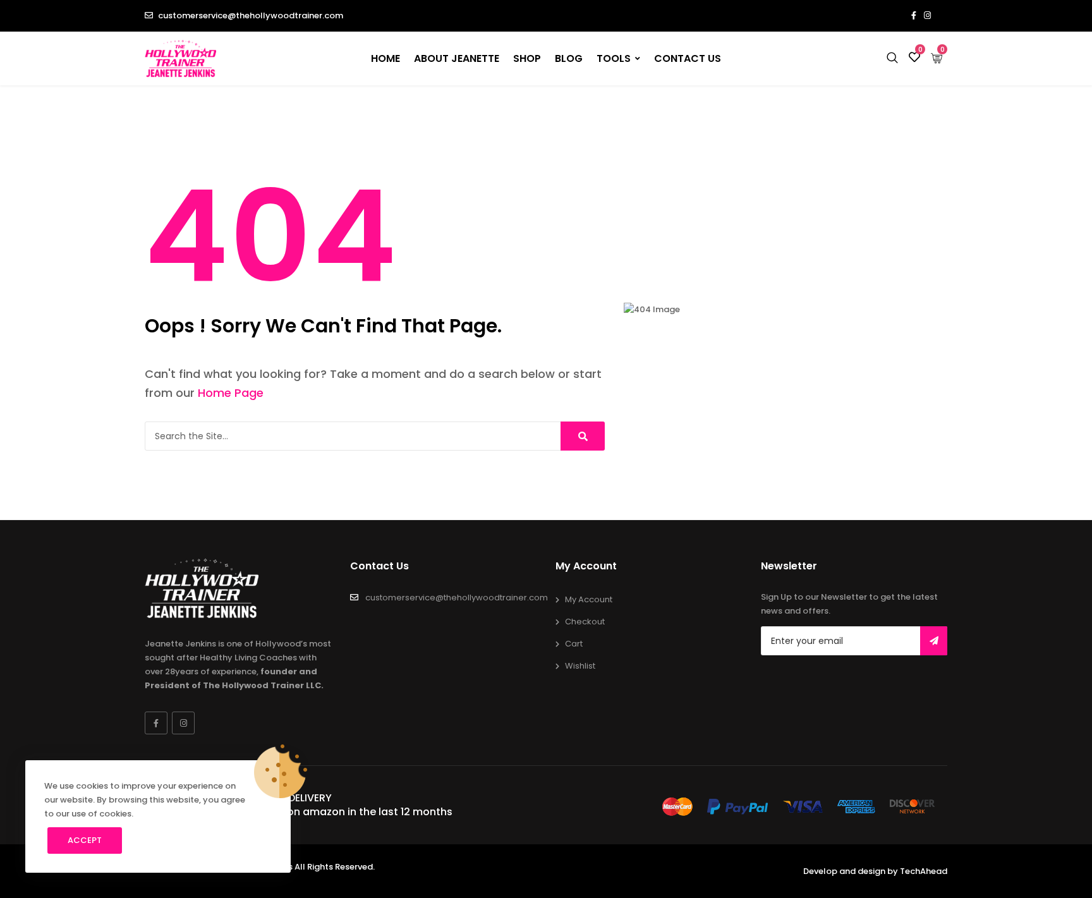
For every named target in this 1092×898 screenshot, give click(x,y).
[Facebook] (156, 723)
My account (588, 599)
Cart (574, 644)
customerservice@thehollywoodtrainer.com (250, 15)
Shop (527, 58)
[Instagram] (183, 723)
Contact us (687, 58)
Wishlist (580, 666)
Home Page (231, 393)
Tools (614, 58)
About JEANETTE (456, 58)
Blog (569, 58)
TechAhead (923, 871)
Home (385, 58)
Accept (85, 840)
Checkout (585, 622)
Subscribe (933, 640)
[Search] (583, 436)
